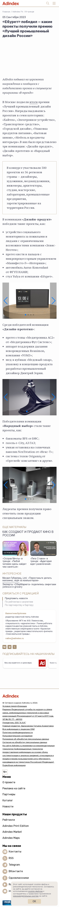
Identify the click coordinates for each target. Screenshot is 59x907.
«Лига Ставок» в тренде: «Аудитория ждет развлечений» (41, 561)
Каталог (7, 800)
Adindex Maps (11, 837)
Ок (34, 901)
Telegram (14, 864)
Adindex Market (12, 831)
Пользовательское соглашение (17, 736)
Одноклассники (19, 877)
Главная (6, 12)
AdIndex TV (17, 12)
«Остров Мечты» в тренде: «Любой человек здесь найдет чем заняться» (14, 563)
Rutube (13, 884)
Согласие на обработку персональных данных (24, 742)
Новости (7, 806)
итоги (34, 102)
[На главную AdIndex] (29, 696)
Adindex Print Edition (15, 825)
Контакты (15, 851)
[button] (5, 301)
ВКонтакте (16, 871)
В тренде (29, 12)
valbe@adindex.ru (14, 639)
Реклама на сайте (13, 788)
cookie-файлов (35, 891)
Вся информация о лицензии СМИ (18, 729)
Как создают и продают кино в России (27, 534)
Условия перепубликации (14, 706)
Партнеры (8, 794)
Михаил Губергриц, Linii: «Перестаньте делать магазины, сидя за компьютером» (27, 579)
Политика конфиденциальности (17, 732)
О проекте (8, 782)
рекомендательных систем (26, 896)
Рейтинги (8, 819)
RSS (11, 858)
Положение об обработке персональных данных (25, 739)
